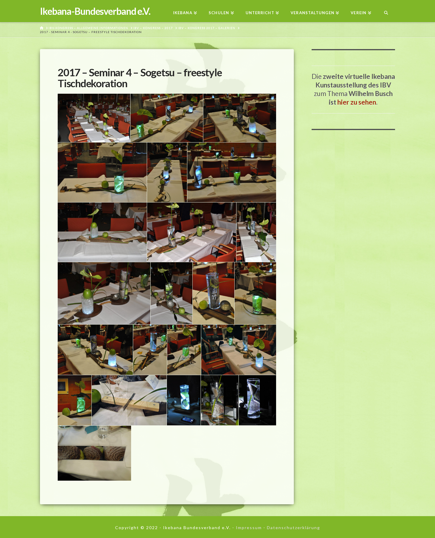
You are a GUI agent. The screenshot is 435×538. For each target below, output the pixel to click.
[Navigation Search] (386, 11)
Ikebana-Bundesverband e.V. (95, 11)
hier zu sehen (356, 102)
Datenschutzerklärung (293, 527)
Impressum (249, 527)
